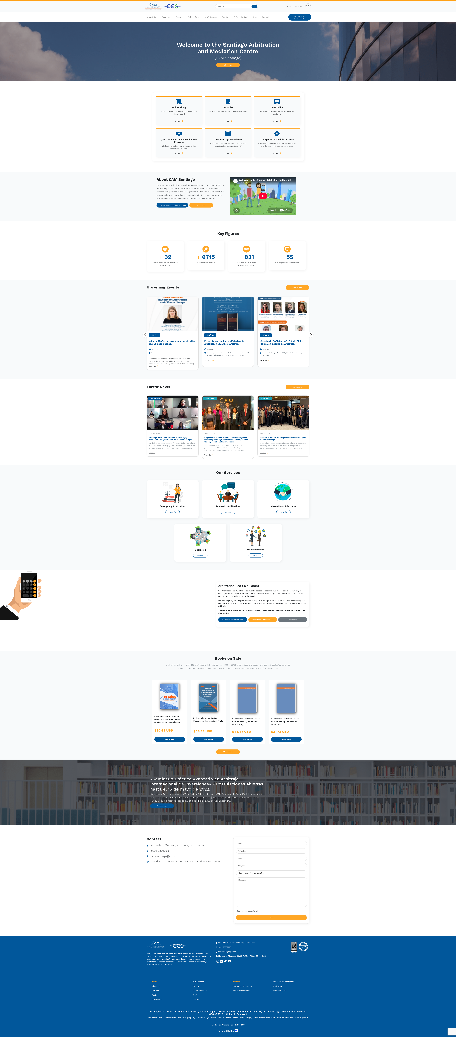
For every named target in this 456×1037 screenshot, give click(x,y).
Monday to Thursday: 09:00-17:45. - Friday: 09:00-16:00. (186, 861)
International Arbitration (283, 982)
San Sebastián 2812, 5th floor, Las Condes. (177, 845)
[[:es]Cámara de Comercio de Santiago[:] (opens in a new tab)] (172, 6)
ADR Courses (211, 17)
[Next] (311, 335)
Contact (265, 17)
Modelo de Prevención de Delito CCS (228, 1025)
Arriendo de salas (294, 6)
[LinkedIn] (221, 961)
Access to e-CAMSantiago (299, 17)
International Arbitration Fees (262, 620)
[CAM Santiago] (157, 945)
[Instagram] (218, 961)
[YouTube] (229, 961)
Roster (179, 17)
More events (297, 288)
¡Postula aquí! (162, 806)
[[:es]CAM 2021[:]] (154, 6)
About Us (151, 17)
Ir (254, 6)
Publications (193, 17)
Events (225, 17)
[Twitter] (225, 961)
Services (166, 17)
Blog (255, 17)
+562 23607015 (160, 850)
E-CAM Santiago (241, 17)
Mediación (293, 620)
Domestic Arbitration (241, 991)
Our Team (201, 205)
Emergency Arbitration (242, 986)
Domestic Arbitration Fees (232, 620)
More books (228, 752)
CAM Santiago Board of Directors (172, 205)
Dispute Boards (279, 991)
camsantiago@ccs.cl (163, 856)
